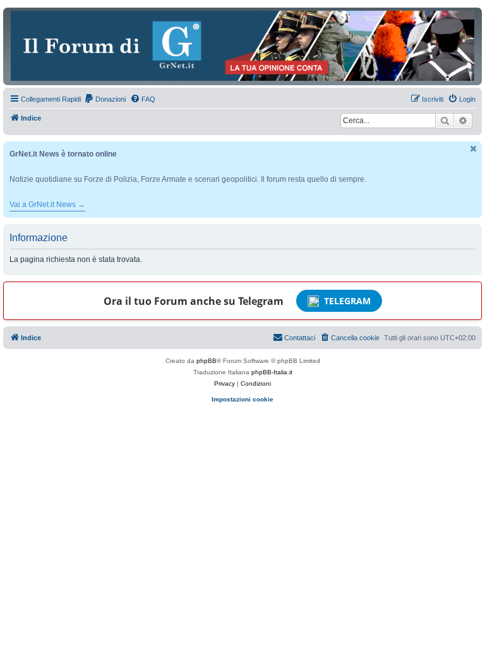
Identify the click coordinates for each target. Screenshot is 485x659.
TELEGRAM (347, 301)
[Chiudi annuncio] (473, 148)
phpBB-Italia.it (271, 372)
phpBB (206, 360)
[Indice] (242, 46)
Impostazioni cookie (242, 399)
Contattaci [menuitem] (299, 337)
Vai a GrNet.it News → (47, 204)
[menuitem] (105, 99)
